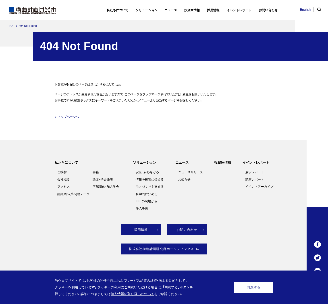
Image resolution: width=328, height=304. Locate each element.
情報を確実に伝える (150, 179)
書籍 (96, 172)
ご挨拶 (62, 172)
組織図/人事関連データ (73, 194)
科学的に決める (147, 194)
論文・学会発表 (103, 179)
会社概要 (63, 179)
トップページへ (68, 117)
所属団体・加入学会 (106, 186)
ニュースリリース (190, 172)
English (305, 9)
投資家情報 (222, 162)
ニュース (182, 162)
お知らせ (184, 179)
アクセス (63, 186)
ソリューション (144, 162)
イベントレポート (256, 162)
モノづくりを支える (150, 186)
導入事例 (142, 208)
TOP (11, 25)
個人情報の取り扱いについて (132, 294)
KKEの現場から (146, 201)
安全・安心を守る (147, 172)
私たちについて (66, 162)
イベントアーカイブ (259, 186)
